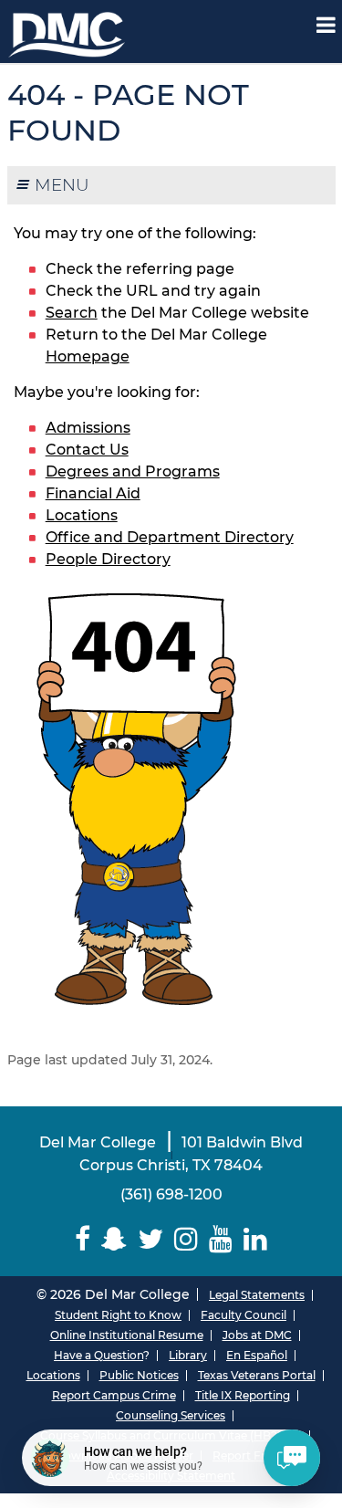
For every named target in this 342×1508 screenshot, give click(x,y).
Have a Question (98, 1355)
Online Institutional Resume (126, 1335)
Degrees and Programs (133, 471)
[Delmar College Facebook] (82, 1239)
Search (72, 312)
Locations (82, 515)
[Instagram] (186, 1239)
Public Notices (139, 1375)
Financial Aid (93, 493)
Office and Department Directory (170, 537)
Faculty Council (243, 1315)
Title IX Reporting (242, 1395)
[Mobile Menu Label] (326, 25)
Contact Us (87, 449)
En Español (256, 1355)
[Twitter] (150, 1239)
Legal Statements (257, 1295)
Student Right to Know (118, 1315)
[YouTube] (220, 1239)
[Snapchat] (114, 1239)
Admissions (88, 427)
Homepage (88, 356)
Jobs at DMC (257, 1335)
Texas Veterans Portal (257, 1375)
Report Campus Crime (114, 1395)
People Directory (108, 559)
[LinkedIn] (255, 1239)
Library (188, 1355)
